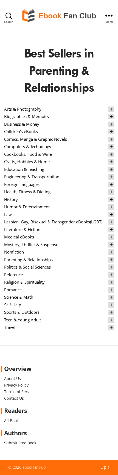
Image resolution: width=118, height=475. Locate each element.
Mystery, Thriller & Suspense (31, 244)
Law (8, 214)
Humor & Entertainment (27, 206)
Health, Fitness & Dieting (27, 191)
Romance (13, 289)
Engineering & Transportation (31, 176)
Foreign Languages (22, 184)
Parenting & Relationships (28, 259)
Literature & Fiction (22, 229)
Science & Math (18, 297)
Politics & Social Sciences (27, 267)
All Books (12, 420)
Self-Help (12, 304)
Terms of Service (19, 391)
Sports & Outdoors (22, 312)
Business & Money (21, 124)
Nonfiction (14, 252)
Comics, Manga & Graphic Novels (35, 139)
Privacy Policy (16, 385)
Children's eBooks (21, 131)
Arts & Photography (22, 109)
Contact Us (14, 398)
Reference (13, 274)
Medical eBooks (19, 237)
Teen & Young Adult (22, 320)
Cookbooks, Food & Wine (28, 154)
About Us (12, 378)
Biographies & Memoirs (26, 116)
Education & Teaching (24, 169)
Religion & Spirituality (24, 282)
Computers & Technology (27, 146)
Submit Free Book (20, 442)
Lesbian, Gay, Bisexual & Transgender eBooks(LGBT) (53, 221)
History (11, 199)
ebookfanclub (34, 467)
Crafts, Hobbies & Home (27, 161)
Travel (9, 327)
